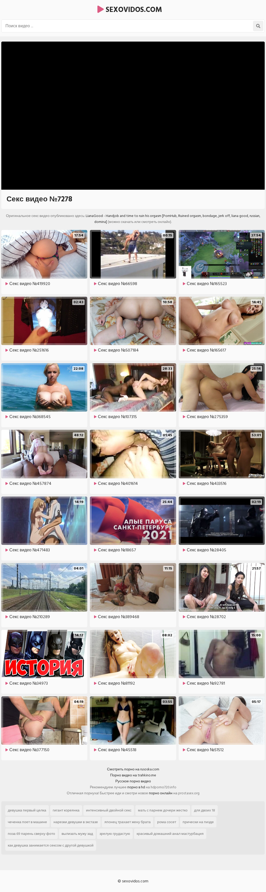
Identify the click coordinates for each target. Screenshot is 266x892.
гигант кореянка (66, 810)
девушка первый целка (27, 810)
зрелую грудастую (114, 834)
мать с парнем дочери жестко (163, 810)
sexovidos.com (133, 10)
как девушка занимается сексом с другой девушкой (51, 845)
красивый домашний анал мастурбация (170, 834)
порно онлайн (160, 793)
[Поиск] (258, 26)
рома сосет (166, 822)
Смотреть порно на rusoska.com (133, 769)
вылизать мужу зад (77, 834)
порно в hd (136, 787)
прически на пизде (198, 822)
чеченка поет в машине (27, 822)
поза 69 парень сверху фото (31, 834)
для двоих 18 (204, 810)
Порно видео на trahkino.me (133, 775)
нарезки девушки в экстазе (76, 822)
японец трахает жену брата (127, 822)
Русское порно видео (133, 781)
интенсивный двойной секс (108, 810)
